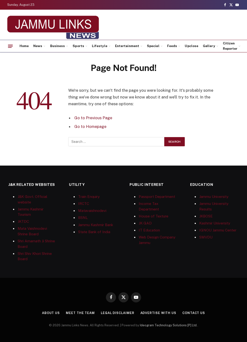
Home (24, 46)
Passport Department (157, 197)
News (37, 46)
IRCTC (83, 204)
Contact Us (193, 313)
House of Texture (153, 216)
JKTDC (23, 221)
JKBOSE (206, 216)
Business (57, 46)
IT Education (149, 230)
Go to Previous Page (93, 117)
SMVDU (206, 237)
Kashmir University (214, 223)
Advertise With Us (158, 313)
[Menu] (10, 46)
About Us (51, 313)
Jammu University (213, 197)
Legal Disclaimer (117, 313)
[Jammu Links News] (53, 27)
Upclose (191, 46)
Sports (78, 46)
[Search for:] (116, 141)
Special (153, 46)
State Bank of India (94, 232)
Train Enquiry (89, 197)
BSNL (83, 218)
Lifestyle (99, 46)
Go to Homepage (90, 126)
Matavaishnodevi (92, 211)
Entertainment (127, 46)
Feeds (172, 46)
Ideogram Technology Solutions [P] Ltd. (169, 325)
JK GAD (145, 223)
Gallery (209, 46)
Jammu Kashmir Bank (95, 225)
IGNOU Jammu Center (217, 230)
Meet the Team (80, 313)
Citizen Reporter (230, 45)
